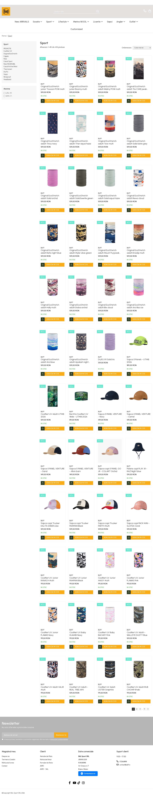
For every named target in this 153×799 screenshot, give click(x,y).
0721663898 (123, 761)
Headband (7, 79)
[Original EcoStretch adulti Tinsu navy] (52, 123)
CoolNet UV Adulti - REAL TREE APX (78, 688)
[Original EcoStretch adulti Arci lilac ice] (138, 287)
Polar (5, 59)
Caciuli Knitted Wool (10, 66)
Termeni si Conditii (8, 759)
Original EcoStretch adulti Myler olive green (80, 251)
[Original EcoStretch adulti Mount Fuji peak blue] (110, 232)
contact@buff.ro (124, 765)
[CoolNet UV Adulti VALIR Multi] (52, 669)
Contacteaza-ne (89, 773)
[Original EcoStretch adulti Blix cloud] (110, 287)
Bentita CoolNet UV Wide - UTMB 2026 (78, 415)
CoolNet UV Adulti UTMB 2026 (52, 415)
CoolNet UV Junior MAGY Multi (106, 579)
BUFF (42, 84)
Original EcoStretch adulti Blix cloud (107, 306)
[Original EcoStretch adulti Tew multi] (110, 123)
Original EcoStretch (10, 54)
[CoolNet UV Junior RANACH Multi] (52, 560)
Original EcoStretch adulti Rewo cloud (136, 197)
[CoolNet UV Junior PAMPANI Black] (81, 560)
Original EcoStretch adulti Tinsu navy (50, 142)
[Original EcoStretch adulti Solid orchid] (52, 178)
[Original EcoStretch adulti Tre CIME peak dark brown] (138, 69)
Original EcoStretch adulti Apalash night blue (79, 360)
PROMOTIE (7, 48)
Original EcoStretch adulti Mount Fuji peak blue (108, 251)
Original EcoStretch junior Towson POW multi (52, 87)
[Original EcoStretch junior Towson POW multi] (52, 69)
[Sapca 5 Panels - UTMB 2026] (138, 342)
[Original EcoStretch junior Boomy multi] (81, 69)
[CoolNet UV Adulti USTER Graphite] (110, 669)
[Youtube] (74, 783)
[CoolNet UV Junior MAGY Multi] (110, 560)
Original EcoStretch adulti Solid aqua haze (109, 197)
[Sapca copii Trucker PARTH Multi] (110, 505)
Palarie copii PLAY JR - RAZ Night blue (137, 470)
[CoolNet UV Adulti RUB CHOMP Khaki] (138, 669)
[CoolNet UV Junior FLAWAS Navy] (52, 614)
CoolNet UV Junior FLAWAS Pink (135, 579)
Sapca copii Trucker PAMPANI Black (78, 524)
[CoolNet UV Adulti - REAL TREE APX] (81, 669)
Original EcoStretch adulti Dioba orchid (78, 306)
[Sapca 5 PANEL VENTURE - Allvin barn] (81, 451)
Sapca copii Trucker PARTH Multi (107, 524)
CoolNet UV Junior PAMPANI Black (78, 579)
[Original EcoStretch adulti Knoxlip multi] (138, 232)
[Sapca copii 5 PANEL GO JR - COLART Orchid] (110, 451)
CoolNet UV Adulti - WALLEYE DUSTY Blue (137, 633)
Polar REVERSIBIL (9, 64)
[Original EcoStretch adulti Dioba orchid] (81, 287)
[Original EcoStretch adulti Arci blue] (52, 342)
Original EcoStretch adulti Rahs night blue (51, 251)
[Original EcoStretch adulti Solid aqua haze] (110, 178)
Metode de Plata (46, 756)
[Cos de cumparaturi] (149, 10)
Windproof (7, 77)
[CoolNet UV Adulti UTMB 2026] (52, 396)
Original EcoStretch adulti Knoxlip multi (136, 251)
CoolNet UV (8, 51)
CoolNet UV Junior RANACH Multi (49, 579)
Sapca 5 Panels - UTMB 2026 (138, 360)
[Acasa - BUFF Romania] (14, 11)
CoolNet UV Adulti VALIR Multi (52, 688)
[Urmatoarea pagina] (147, 709)
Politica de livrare (8, 763)
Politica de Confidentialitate (59, 739)
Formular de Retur (46, 763)
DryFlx (6, 72)
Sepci (6, 74)
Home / (5, 36)
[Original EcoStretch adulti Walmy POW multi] (110, 69)
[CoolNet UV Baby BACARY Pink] (110, 614)
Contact (4, 766)
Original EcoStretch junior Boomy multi (78, 87)
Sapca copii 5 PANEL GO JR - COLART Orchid (109, 470)
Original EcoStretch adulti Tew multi (107, 142)
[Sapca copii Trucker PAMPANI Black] (81, 505)
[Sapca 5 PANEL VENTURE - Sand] (52, 451)
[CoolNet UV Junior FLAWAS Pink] (138, 560)
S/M (7, 96)
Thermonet (8, 69)
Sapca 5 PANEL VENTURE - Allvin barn (81, 470)
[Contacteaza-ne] (144, 10)
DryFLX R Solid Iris (106, 359)
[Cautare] (97, 11)
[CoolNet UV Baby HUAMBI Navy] (81, 614)
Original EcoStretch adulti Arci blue (50, 360)
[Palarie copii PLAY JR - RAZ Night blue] (138, 451)
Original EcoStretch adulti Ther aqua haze (80, 142)
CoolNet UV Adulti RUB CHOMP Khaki (137, 688)
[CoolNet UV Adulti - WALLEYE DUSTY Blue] (138, 614)
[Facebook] (70, 783)
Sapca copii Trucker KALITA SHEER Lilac (50, 524)
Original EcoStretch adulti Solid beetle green (81, 197)
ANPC (42, 766)
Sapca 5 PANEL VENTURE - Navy (110, 415)
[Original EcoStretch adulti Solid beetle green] (81, 178)
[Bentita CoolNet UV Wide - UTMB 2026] (81, 396)
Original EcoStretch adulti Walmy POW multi (109, 87)
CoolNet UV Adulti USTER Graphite (106, 688)
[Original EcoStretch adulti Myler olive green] (81, 232)
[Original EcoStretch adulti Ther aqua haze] (81, 123)
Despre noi (6, 756)
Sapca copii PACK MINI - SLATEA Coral (138, 524)
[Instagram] (83, 783)
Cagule (6, 56)
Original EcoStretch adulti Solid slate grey (137, 142)
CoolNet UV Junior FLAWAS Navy (49, 633)
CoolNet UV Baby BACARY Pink (106, 633)
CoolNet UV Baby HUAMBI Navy (77, 633)
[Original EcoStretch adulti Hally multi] (52, 287)
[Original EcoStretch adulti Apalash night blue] (81, 342)
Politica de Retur (46, 759)
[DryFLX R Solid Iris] (110, 342)
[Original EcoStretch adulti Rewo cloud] (138, 178)
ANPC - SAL (44, 769)
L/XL (7, 93)
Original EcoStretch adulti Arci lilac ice (136, 306)
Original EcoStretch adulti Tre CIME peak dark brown (137, 87)
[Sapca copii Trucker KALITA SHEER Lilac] (52, 505)
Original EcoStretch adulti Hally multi (50, 306)
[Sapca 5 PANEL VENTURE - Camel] (138, 396)
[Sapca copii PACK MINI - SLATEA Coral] (138, 505)
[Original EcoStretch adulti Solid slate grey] (138, 123)
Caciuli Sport (8, 61)
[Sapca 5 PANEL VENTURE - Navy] (110, 396)
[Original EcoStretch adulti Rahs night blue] (52, 232)
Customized (77, 29)
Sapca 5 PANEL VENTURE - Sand (52, 470)
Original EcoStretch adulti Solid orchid (50, 197)
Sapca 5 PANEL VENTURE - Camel (138, 415)
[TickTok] (79, 783)
